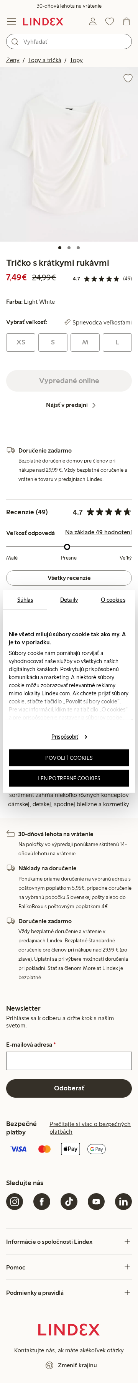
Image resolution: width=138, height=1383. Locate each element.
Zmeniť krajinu (77, 1365)
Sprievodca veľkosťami (102, 322)
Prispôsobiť (64, 736)
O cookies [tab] (113, 599)
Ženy (13, 60)
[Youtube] (96, 1201)
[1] (59, 247)
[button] (69, 154)
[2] (69, 247)
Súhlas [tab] (25, 599)
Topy (76, 60)
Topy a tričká (44, 60)
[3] (78, 247)
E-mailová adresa (31, 1044)
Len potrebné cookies (69, 778)
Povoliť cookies (69, 757)
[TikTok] (69, 1201)
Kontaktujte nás (34, 1350)
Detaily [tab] (69, 599)
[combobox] (69, 41)
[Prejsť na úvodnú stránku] (43, 21)
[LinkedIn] (123, 1201)
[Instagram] (14, 1201)
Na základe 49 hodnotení (98, 532)
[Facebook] (41, 1201)
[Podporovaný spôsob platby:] (69, 1150)
